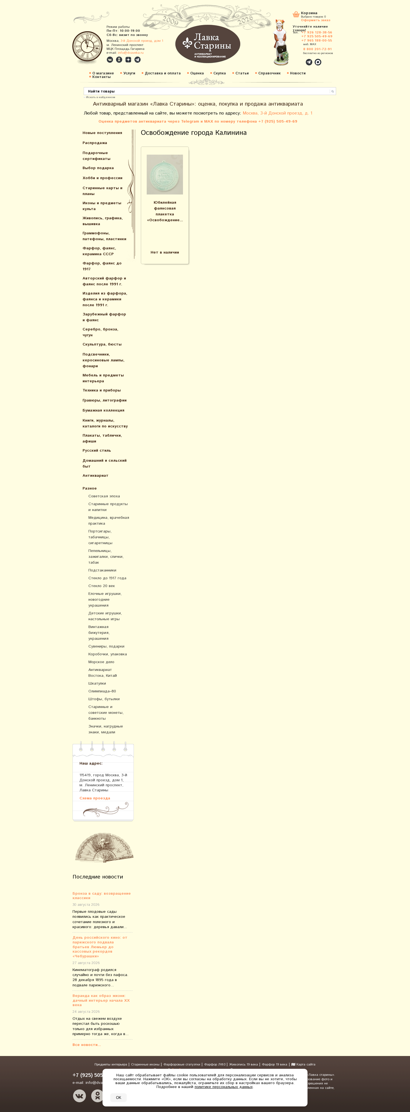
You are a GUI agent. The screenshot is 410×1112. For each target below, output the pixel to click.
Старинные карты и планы (102, 191)
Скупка (219, 73)
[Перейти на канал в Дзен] (128, 59)
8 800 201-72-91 (317, 49)
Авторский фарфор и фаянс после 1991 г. (104, 281)
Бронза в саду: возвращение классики (102, 896)
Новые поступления (102, 133)
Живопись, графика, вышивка (103, 221)
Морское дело (101, 662)
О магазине (103, 73)
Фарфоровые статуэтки (182, 1064)
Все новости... (87, 1045)
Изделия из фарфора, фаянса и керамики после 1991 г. (105, 299)
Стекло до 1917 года (107, 578)
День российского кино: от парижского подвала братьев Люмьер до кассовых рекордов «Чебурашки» (100, 947)
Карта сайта (305, 1064)
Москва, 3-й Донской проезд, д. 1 (277, 113)
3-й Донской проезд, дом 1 (141, 40)
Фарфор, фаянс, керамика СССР (99, 251)
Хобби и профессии (102, 178)
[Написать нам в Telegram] (297, 59)
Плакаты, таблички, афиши (102, 438)
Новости (298, 73)
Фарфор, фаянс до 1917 (102, 266)
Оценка (197, 73)
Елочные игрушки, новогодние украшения (105, 599)
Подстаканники (102, 570)
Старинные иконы (146, 1064)
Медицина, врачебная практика (108, 520)
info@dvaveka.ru (131, 52)
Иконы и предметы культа (102, 206)
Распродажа (95, 143)
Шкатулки (97, 683)
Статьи (242, 73)
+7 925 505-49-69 (316, 36)
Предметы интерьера (111, 1064)
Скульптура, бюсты (102, 344)
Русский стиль (97, 450)
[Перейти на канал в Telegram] (137, 59)
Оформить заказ (315, 20)
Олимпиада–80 (102, 691)
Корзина (309, 13)
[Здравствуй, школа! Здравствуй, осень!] (287, 45)
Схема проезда (94, 798)
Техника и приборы (102, 390)
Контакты (101, 77)
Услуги (129, 73)
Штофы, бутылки (104, 699)
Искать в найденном (100, 97)
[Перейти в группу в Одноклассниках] (119, 59)
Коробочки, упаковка (107, 654)
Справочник (269, 73)
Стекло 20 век (101, 586)
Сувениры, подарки (106, 646)
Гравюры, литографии (105, 400)
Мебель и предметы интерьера (103, 378)
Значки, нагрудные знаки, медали (105, 729)
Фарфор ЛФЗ (215, 1064)
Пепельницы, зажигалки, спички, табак (106, 556)
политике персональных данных (224, 1087)
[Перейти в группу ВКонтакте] (110, 59)
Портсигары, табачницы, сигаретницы (100, 537)
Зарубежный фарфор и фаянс (104, 317)
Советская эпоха (104, 496)
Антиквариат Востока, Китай (102, 672)
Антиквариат (95, 475)
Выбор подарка (98, 168)
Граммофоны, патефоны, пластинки (104, 236)
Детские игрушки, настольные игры (105, 616)
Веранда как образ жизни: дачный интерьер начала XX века (101, 1001)
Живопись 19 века (244, 1064)
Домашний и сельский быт (105, 463)
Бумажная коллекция (103, 410)
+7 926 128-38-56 (316, 32)
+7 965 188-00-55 (316, 40)
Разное (90, 488)
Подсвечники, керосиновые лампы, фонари (103, 360)
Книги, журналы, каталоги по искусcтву (105, 423)
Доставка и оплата (163, 73)
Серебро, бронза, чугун (100, 332)
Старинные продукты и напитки (108, 507)
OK (118, 1098)
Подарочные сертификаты (96, 156)
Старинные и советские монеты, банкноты (106, 712)
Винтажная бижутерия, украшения (99, 632)
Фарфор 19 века (274, 1064)
